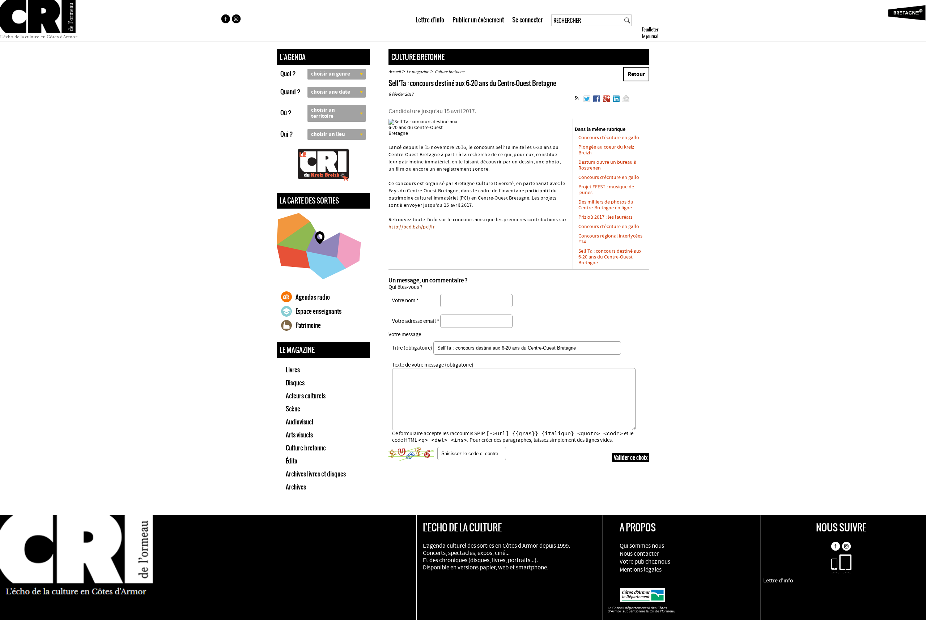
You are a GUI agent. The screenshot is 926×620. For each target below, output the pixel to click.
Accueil (394, 71)
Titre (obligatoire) (412, 348)
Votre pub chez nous (645, 561)
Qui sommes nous (642, 546)
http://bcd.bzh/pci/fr (411, 227)
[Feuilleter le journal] (663, 21)
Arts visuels (299, 435)
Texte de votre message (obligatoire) (432, 365)
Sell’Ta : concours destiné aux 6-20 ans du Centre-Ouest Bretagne (609, 257)
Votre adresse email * (415, 321)
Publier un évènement (478, 20)
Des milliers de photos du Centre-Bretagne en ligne (605, 205)
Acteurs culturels (306, 396)
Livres (293, 370)
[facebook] (225, 19)
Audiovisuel (299, 422)
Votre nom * (405, 301)
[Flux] (576, 100)
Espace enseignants (318, 311)
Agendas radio (313, 297)
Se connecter (527, 20)
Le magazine (418, 71)
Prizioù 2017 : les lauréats (605, 217)
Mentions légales (641, 569)
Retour (636, 74)
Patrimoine (308, 325)
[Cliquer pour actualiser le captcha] (411, 454)
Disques (295, 383)
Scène (293, 409)
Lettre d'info (430, 20)
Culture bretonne (306, 448)
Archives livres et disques (316, 474)
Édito (291, 461)
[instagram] (237, 19)
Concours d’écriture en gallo (608, 138)
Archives (296, 487)
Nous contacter (639, 553)
